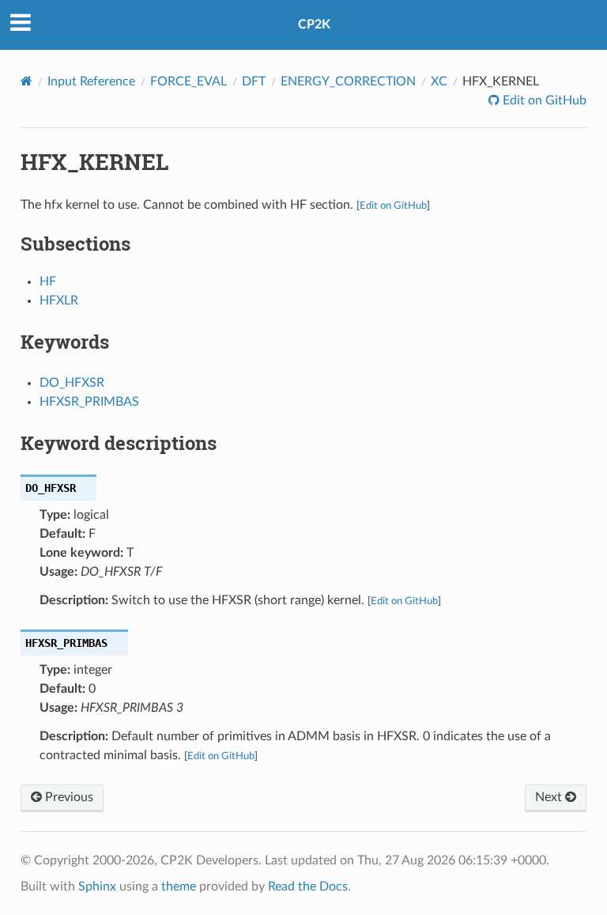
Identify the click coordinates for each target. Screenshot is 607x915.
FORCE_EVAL (188, 81)
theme (178, 886)
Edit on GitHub (543, 100)
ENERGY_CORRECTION (348, 81)
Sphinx (97, 886)
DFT (254, 81)
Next (550, 797)
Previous (67, 797)
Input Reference (91, 81)
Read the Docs (308, 886)
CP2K (314, 24)
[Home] (26, 81)
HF (48, 281)
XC (439, 81)
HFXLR (59, 300)
